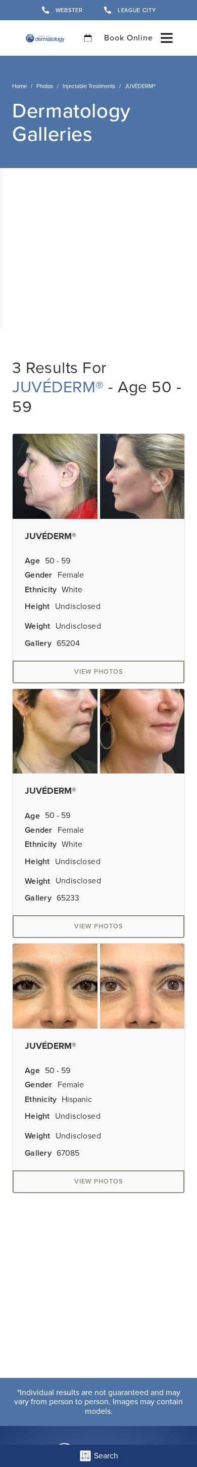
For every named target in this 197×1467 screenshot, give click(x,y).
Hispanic (77, 1099)
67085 (68, 1153)
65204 (68, 643)
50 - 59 (57, 560)
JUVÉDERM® (58, 387)
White (72, 589)
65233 (68, 898)
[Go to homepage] (45, 38)
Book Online (128, 38)
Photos (44, 86)
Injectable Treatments (89, 86)
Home (19, 86)
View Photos (98, 671)
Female (71, 575)
